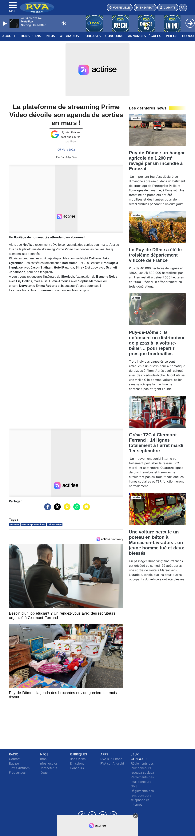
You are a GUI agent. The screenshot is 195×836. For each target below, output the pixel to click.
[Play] (5, 23)
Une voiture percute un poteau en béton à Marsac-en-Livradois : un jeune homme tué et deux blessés (156, 542)
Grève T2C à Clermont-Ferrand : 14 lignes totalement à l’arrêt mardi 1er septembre (156, 442)
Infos (50, 36)
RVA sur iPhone (111, 759)
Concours (114, 36)
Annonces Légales (144, 36)
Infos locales (48, 763)
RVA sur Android (112, 763)
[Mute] (64, 23)
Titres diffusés (19, 768)
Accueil (9, 36)
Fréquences (17, 772)
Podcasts (92, 36)
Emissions (77, 763)
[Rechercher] (183, 7)
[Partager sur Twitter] (56, 509)
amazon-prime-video (33, 524)
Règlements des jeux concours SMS (142, 781)
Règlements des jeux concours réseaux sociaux (142, 768)
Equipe (14, 763)
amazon (14, 524)
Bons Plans (31, 36)
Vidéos (171, 36)
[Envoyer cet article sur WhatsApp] (75, 509)
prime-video (55, 524)
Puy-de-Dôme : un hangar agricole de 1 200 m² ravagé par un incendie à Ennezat (157, 160)
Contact (15, 759)
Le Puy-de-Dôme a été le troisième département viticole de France (155, 255)
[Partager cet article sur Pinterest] (66, 509)
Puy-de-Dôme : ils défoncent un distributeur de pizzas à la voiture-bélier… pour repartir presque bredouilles (157, 343)
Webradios (69, 36)
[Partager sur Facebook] (46, 509)
